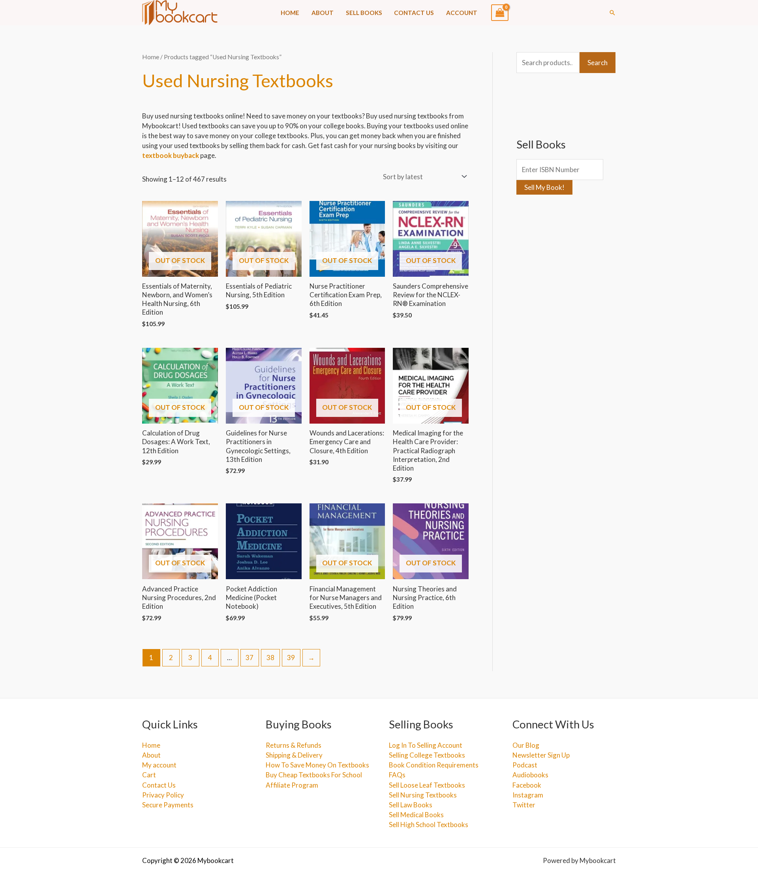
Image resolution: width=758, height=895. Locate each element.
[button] (612, 12)
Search (597, 62)
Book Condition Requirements (433, 765)
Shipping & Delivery (294, 755)
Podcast (524, 765)
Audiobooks (530, 775)
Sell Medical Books (416, 815)
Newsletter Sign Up (541, 755)
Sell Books (364, 12)
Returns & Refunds (293, 745)
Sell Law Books (410, 805)
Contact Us (414, 12)
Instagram (527, 795)
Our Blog (525, 745)
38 (270, 657)
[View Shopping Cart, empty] (499, 12)
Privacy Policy (163, 795)
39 (291, 657)
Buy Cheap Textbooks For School (314, 775)
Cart (149, 775)
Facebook (526, 785)
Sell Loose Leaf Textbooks (427, 785)
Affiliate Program (292, 785)
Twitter (523, 805)
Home (290, 12)
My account (159, 765)
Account (461, 12)
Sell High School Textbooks (428, 824)
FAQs (397, 775)
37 (249, 657)
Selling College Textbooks (427, 755)
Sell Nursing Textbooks (423, 795)
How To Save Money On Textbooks (317, 765)
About (322, 12)
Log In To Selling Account (425, 745)
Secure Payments (167, 805)
